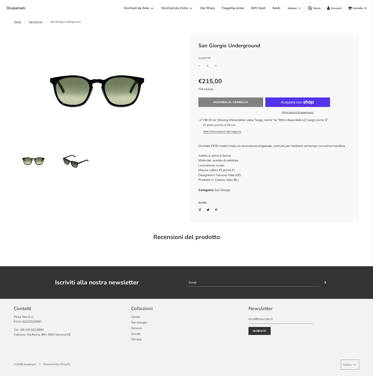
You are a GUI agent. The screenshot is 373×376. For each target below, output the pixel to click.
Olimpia (136, 339)
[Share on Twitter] (208, 209)
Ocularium (15, 8)
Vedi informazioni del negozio (222, 131)
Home (17, 21)
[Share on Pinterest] (216, 209)
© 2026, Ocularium (25, 364)
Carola (135, 317)
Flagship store (233, 8)
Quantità (204, 58)
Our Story (207, 8)
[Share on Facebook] (201, 209)
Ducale (136, 334)
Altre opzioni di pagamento (298, 112)
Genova (136, 328)
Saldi (276, 8)
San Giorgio (36, 21)
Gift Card (258, 8)
